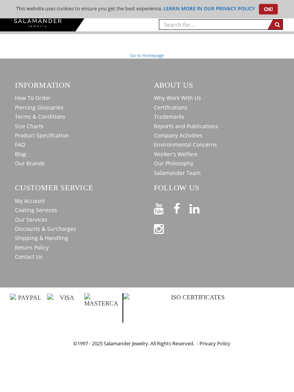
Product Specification (42, 135)
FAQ (20, 144)
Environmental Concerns (185, 144)
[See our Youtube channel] (163, 207)
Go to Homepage (147, 55)
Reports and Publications (186, 126)
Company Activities (178, 135)
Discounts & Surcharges (45, 228)
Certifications (171, 107)
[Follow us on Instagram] (163, 227)
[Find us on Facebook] (181, 207)
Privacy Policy (214, 343)
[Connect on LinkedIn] (199, 207)
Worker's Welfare (176, 154)
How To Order (33, 97)
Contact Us (28, 256)
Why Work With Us (177, 97)
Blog (20, 154)
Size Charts (29, 126)
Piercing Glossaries (39, 107)
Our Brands (30, 163)
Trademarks (169, 116)
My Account (30, 200)
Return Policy (32, 247)
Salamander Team (177, 172)
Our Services (31, 219)
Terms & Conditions (40, 116)
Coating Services (36, 210)
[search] (275, 24)
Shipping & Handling (41, 238)
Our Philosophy (173, 163)
